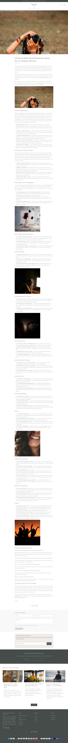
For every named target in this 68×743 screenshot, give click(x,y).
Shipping (36, 717)
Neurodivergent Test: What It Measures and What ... (34, 684)
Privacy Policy (53, 715)
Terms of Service (53, 717)
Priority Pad (17, 596)
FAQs (35, 715)
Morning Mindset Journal (23, 715)
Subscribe (49, 643)
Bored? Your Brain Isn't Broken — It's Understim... (54, 684)
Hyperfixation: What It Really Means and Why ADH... (11, 685)
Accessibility (53, 719)
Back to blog (34, 605)
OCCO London (32, 740)
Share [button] (17, 601)
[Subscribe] (42, 659)
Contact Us (36, 721)
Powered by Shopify (37, 740)
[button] (30, 8)
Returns (36, 719)
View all (34, 704)
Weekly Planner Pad (22, 719)
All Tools (20, 717)
